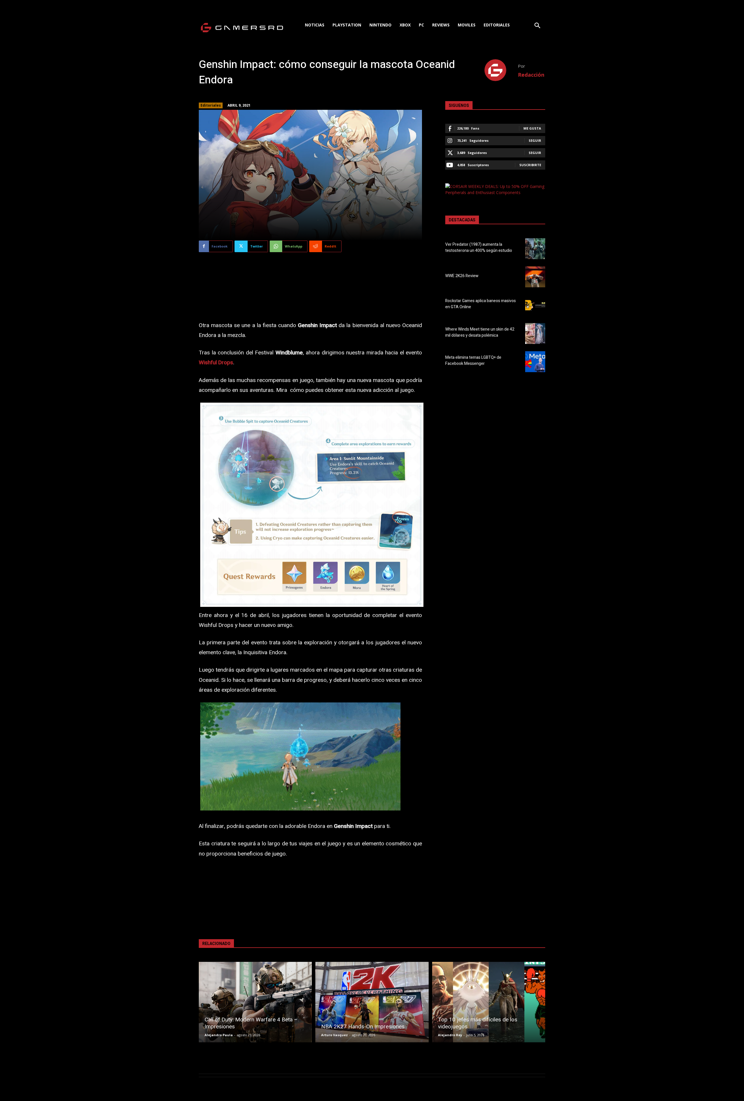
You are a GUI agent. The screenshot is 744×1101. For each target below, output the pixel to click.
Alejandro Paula (219, 1035)
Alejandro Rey (450, 1035)
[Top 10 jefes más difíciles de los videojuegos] (488, 1002)
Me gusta (532, 128)
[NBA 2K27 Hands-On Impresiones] (371, 1002)
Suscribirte (530, 165)
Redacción (531, 74)
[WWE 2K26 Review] (535, 276)
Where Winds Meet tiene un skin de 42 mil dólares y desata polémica (479, 332)
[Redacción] (501, 70)
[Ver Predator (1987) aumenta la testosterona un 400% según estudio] (535, 248)
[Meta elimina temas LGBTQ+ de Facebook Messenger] (535, 361)
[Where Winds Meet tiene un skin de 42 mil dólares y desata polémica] (535, 333)
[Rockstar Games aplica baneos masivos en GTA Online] (535, 305)
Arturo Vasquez (334, 1035)
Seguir (535, 140)
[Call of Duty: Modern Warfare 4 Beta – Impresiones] (255, 1002)
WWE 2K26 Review (461, 276)
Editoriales (211, 105)
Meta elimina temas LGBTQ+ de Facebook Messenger (473, 360)
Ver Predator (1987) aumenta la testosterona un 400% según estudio (478, 247)
